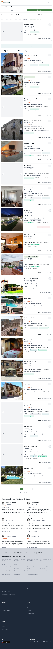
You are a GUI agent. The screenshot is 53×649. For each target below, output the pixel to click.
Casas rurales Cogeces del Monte (19, 567)
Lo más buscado (6, 610)
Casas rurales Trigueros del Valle (32, 571)
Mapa (40, 10)
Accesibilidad (30, 613)
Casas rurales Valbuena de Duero (19, 560)
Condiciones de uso (32, 605)
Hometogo (4, 624)
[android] (6, 642)
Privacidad (29, 607)
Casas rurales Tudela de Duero (7, 571)
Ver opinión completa (6, 515)
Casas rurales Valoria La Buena (19, 563)
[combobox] (26, 6)
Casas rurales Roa (6, 574)
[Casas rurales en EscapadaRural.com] (6, 2)
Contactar (4, 597)
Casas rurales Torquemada (17, 575)
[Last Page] (36, 489)
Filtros (14, 10)
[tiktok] (40, 642)
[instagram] (34, 642)
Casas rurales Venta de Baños (32, 567)
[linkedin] (50, 642)
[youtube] (44, 642)
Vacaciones (5, 607)
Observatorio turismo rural (8, 594)
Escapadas (4, 605)
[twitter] (37, 642)
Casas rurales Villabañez (32, 563)
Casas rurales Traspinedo (45, 563)
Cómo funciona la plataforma (34, 616)
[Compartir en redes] (48, 2)
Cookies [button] (29, 610)
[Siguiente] (21, 31)
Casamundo (5, 629)
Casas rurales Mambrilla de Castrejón (19, 571)
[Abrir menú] (51, 2)
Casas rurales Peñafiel (7, 566)
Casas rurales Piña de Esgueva (6, 560)
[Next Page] (34, 489)
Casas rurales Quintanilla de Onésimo (32, 560)
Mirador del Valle (5, 507)
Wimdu (3, 626)
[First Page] (17, 489)
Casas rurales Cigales (44, 570)
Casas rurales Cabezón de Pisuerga (45, 567)
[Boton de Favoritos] (50, 25)
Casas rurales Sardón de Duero (45, 560)
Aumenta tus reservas (32, 588)
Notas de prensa (6, 591)
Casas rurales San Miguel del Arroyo (32, 575)
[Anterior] (3, 31)
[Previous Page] (19, 489)
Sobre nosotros (6, 588)
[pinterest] (47, 642)
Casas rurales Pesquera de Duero (7, 563)
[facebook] (30, 642)
